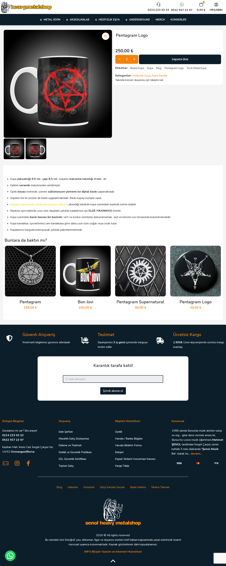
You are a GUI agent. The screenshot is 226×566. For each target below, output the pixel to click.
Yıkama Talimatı (160, 487)
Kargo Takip (122, 466)
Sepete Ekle (180, 59)
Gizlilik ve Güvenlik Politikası (75, 452)
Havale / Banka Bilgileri (129, 438)
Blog (59, 487)
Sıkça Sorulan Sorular (112, 487)
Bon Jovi (85, 302)
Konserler (89, 487)
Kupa (150, 68)
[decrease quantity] (119, 59)
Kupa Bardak (159, 76)
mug (158, 68)
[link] (113, 512)
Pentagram (30, 302)
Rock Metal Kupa (196, 68)
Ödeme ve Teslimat (70, 445)
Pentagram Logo (174, 68)
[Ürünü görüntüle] (51, 258)
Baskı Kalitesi (138, 487)
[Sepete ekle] (51, 250)
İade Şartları (66, 432)
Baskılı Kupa (137, 68)
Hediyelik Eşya (141, 76)
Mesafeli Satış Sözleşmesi (74, 438)
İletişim (119, 452)
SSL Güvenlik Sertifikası (72, 459)
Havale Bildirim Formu (128, 445)
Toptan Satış (66, 466)
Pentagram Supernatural (140, 302)
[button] (105, 36)
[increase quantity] (134, 59)
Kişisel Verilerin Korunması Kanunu (135, 459)
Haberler (73, 487)
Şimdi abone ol (113, 391)
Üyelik (118, 432)
